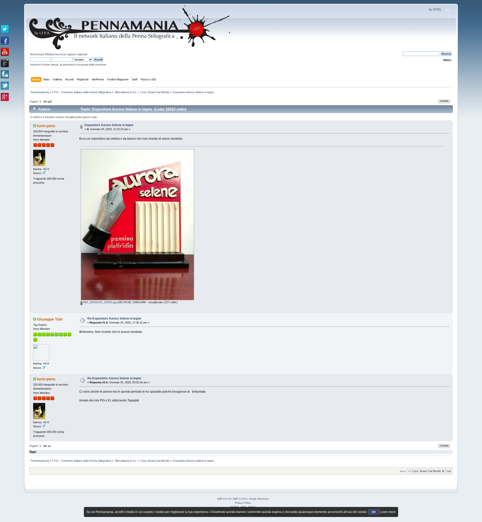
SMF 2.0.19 (224, 498)
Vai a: (403, 471)
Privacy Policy (243, 502)
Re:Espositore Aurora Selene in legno (114, 318)
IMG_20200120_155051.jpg (99, 302)
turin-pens (46, 126)
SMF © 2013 (240, 498)
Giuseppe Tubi (50, 319)
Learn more (388, 512)
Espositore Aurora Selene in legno (109, 125)
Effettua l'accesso (56, 54)
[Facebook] (5, 40)
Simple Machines (259, 498)
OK (374, 511)
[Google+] (5, 63)
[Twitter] (5, 29)
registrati (82, 54)
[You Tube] (5, 52)
